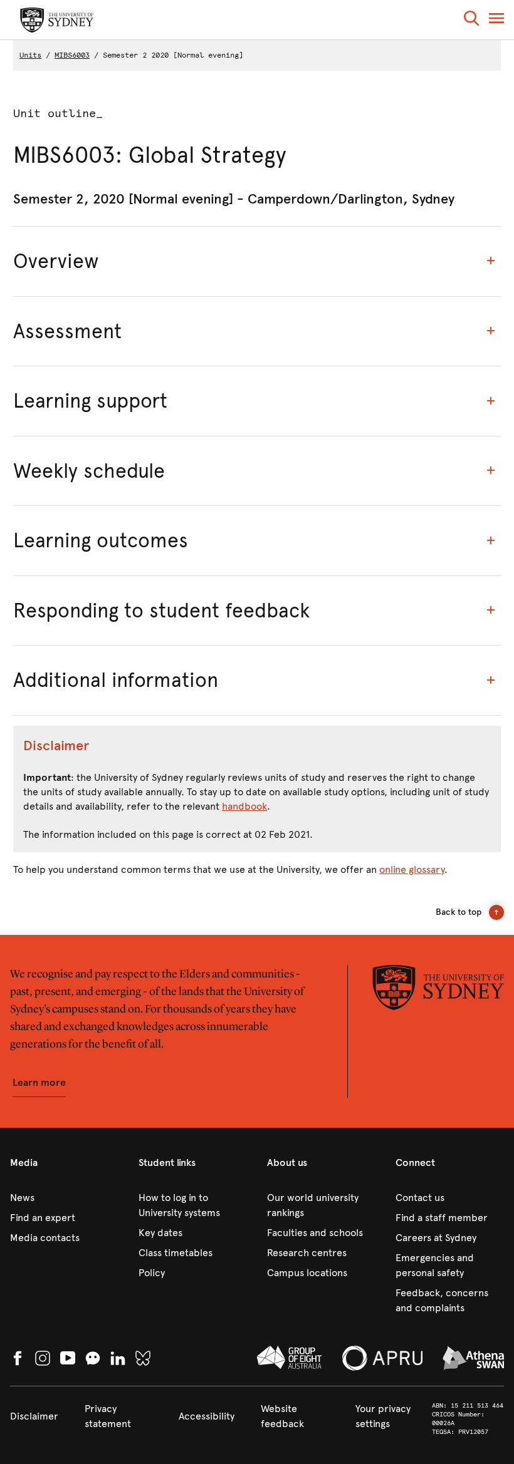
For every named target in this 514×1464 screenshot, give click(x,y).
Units (30, 55)
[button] (471, 20)
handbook (244, 806)
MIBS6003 (72, 55)
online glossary (411, 869)
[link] (64, 1197)
